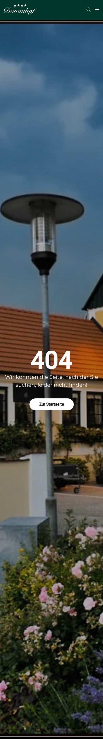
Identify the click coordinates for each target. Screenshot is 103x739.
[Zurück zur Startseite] (20, 9)
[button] (88, 9)
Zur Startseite (51, 404)
